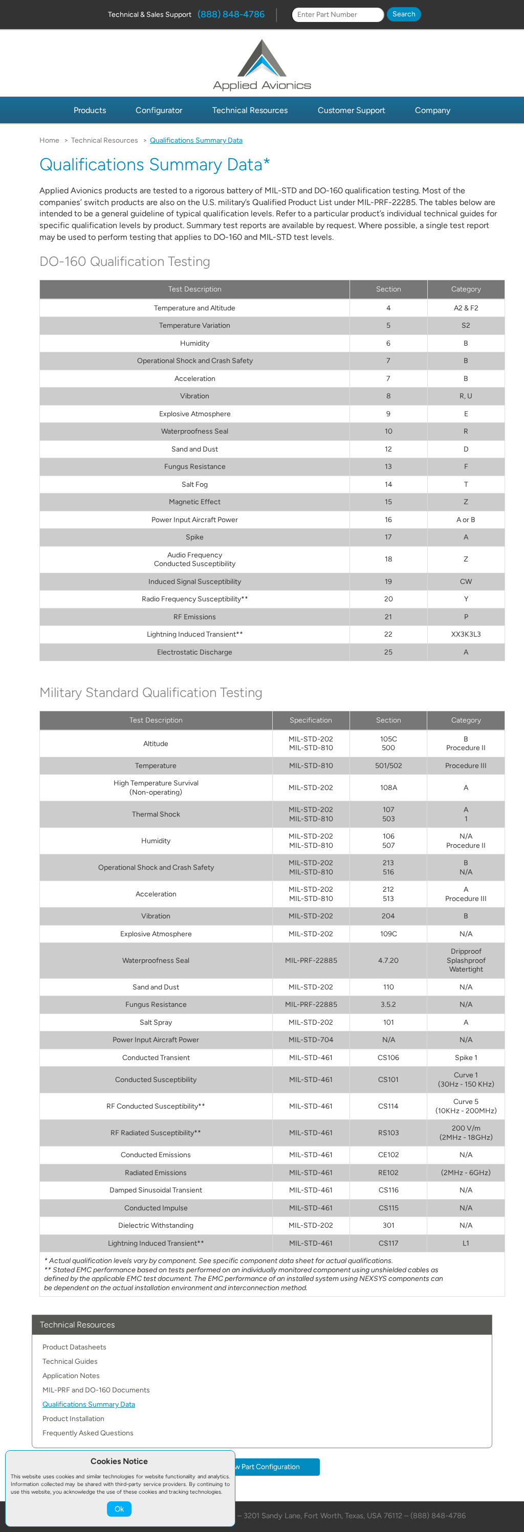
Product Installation (73, 1418)
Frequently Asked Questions (88, 1433)
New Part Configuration (262, 1466)
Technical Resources (250, 110)
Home (49, 140)
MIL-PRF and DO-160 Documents (96, 1390)
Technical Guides (70, 1361)
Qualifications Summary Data (88, 1404)
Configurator (159, 110)
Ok (119, 1509)
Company (432, 110)
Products (90, 110)
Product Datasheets (74, 1347)
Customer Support (351, 110)
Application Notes (71, 1375)
